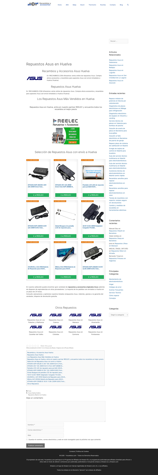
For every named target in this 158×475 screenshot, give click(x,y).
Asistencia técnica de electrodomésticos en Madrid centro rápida (117, 173)
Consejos (112, 298)
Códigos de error (115, 287)
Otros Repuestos (33, 384)
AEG (67, 5)
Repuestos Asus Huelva (35, 355)
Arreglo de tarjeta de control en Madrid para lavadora (117, 151)
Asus (29, 391)
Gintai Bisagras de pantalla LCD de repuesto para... (64, 227)
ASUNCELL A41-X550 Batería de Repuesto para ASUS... (38, 268)
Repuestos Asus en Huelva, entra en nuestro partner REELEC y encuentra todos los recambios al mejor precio (65, 359)
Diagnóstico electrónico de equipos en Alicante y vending (118, 116)
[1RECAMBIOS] (39, 4)
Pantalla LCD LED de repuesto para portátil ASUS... (93, 186)
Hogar (111, 284)
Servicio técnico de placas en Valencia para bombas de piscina (118, 123)
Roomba (103, 5)
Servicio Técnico (115, 293)
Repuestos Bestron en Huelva (37, 395)
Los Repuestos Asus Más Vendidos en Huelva (43, 357)
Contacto (113, 5)
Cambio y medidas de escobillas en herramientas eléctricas (117, 208)
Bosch (82, 5)
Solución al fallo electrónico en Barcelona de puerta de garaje (118, 138)
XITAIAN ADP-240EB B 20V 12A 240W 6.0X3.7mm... (37, 227)
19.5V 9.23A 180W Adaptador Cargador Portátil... (93, 227)
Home (60, 5)
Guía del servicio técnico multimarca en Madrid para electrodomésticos (118, 158)
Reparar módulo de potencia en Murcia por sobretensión (117, 101)
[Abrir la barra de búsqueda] (128, 4)
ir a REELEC (38, 195)
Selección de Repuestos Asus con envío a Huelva (44, 361)
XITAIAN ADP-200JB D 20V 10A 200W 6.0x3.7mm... (37, 186)
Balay (74, 5)
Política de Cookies (82, 451)
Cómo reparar (114, 295)
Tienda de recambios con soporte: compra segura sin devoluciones (118, 200)
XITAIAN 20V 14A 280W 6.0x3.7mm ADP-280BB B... (64, 186)
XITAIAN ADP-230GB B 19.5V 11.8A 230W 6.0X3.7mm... (93, 268)
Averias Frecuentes (116, 290)
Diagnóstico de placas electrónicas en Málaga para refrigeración (117, 108)
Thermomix (92, 5)
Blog (121, 5)
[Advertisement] (79, 22)
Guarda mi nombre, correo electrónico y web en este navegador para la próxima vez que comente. (65, 439)
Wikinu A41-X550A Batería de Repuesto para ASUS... (65, 268)
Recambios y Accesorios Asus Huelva (40, 352)
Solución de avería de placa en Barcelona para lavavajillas (118, 131)
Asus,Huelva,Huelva (34, 393)
